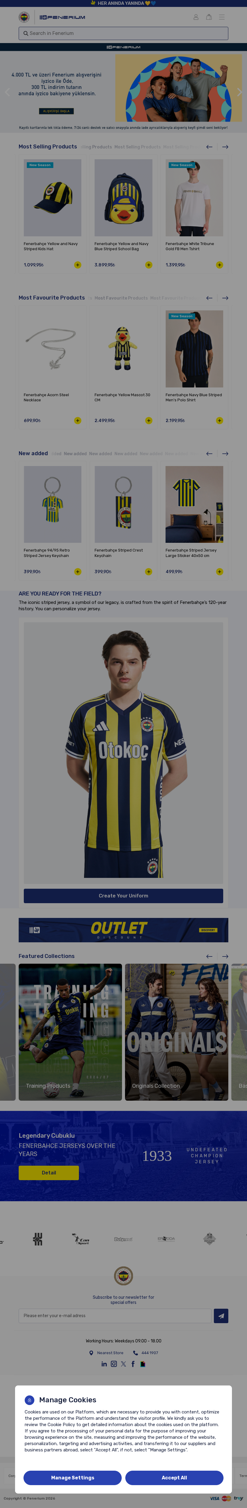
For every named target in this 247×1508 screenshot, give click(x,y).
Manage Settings (72, 1478)
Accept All (174, 1478)
